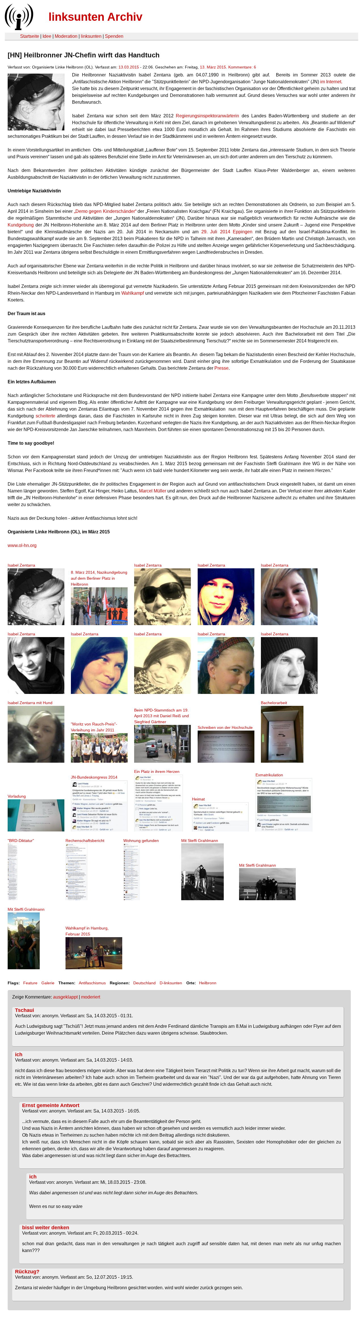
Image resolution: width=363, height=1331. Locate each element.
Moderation (66, 36)
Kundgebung (21, 224)
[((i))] (18, 28)
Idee (47, 36)
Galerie (47, 983)
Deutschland (144, 983)
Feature (30, 983)
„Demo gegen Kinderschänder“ (104, 211)
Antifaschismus (92, 983)
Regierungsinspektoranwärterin (208, 115)
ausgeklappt (65, 997)
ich (18, 1054)
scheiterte (45, 415)
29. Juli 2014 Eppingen (226, 231)
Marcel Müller (152, 490)
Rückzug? (27, 1271)
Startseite (29, 36)
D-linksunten (171, 983)
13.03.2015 (129, 67)
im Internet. (331, 81)
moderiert (90, 997)
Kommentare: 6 (242, 67)
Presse (221, 368)
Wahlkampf (133, 293)
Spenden (114, 36)
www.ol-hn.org (22, 545)
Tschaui (24, 1010)
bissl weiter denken (45, 1227)
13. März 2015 (213, 67)
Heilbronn (207, 983)
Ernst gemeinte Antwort (50, 1105)
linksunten (91, 36)
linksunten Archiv (95, 17)
